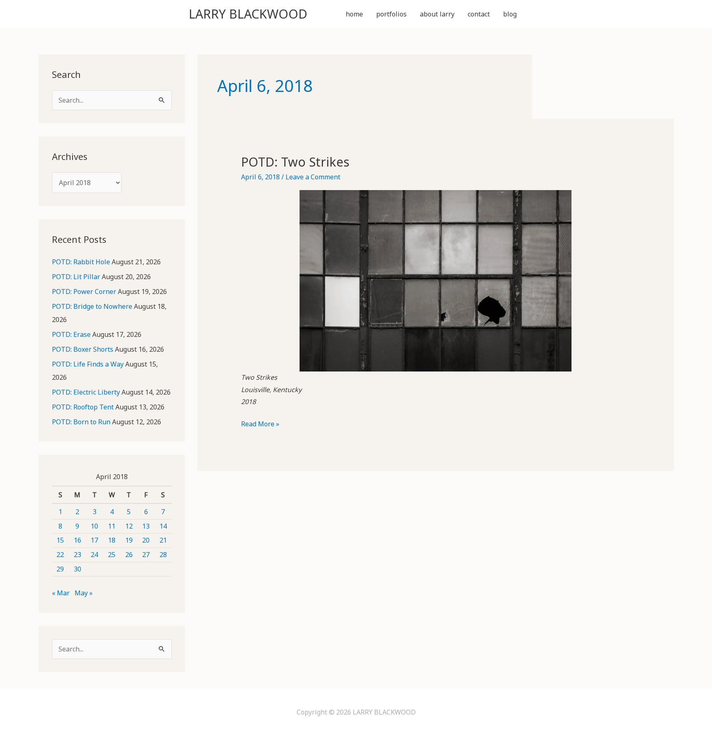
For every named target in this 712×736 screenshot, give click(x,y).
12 (129, 526)
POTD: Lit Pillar (76, 276)
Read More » (260, 424)
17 (94, 540)
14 (163, 526)
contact (479, 14)
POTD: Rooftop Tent (83, 407)
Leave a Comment (313, 176)
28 (163, 554)
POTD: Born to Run (81, 421)
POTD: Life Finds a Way (88, 364)
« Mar (61, 592)
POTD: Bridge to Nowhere (92, 306)
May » (84, 592)
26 (129, 554)
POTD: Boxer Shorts (82, 349)
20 (146, 540)
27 (146, 554)
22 (60, 554)
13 (146, 526)
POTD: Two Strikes (295, 161)
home (354, 14)
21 (163, 540)
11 (111, 526)
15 (60, 540)
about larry (437, 14)
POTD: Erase (71, 334)
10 (94, 526)
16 (77, 540)
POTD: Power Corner (84, 291)
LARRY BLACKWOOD (248, 13)
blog (510, 14)
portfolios (391, 14)
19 (129, 540)
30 (77, 569)
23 (77, 554)
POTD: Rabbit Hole (81, 261)
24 (94, 554)
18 (111, 540)
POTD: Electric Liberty (86, 392)
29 (60, 569)
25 (111, 554)
